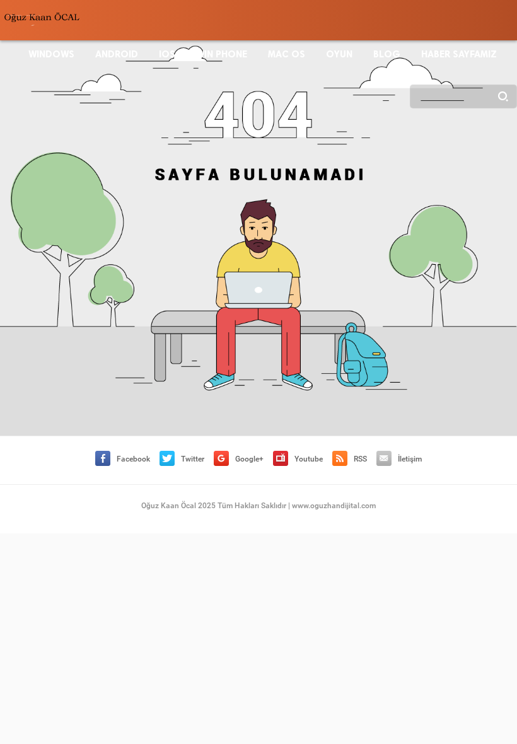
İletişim (410, 459)
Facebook (133, 459)
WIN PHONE (221, 54)
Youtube (308, 459)
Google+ (249, 459)
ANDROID (116, 54)
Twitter (192, 459)
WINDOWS (51, 54)
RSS (360, 459)
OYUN (339, 54)
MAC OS (286, 54)
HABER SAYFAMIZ (459, 54)
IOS (167, 54)
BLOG (386, 54)
